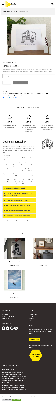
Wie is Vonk (5, 314)
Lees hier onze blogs (34, 339)
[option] (28, 36)
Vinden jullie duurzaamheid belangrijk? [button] (18, 216)
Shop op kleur (9, 11)
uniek (33, 95)
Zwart (15, 11)
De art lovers (22, 93)
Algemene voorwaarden (8, 316)
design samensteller (17, 95)
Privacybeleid (5, 318)
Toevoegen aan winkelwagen (20, 82)
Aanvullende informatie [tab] (33, 107)
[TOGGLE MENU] (3, 4)
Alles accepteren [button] (16, 399)
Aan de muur (11, 93)
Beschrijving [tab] (20, 107)
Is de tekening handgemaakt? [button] (15, 188)
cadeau (6, 95)
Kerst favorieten (39, 93)
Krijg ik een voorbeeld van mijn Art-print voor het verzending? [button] (18, 194)
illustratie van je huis (26, 95)
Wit (44, 93)
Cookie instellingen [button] (7, 399)
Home (4, 11)
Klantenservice (33, 314)
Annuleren (31, 318)
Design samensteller (30, 93)
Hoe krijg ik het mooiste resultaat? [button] (17, 200)
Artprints (17, 93)
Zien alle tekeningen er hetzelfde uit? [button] (18, 205)
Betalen (31, 316)
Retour (31, 320)
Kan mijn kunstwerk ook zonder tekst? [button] (18, 210)
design (10, 95)
